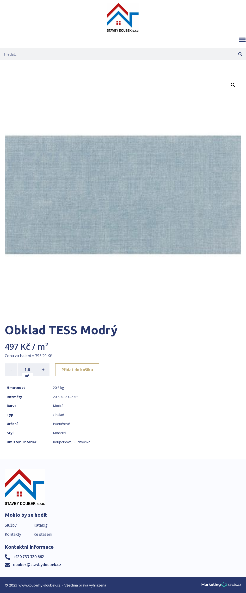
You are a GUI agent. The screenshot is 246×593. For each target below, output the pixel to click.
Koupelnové (62, 442)
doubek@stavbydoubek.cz (37, 564)
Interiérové (61, 423)
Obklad (58, 415)
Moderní (59, 433)
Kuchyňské (82, 442)
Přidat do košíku (77, 369)
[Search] (240, 54)
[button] (242, 39)
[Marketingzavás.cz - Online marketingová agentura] (221, 586)
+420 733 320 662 (28, 556)
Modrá (58, 405)
